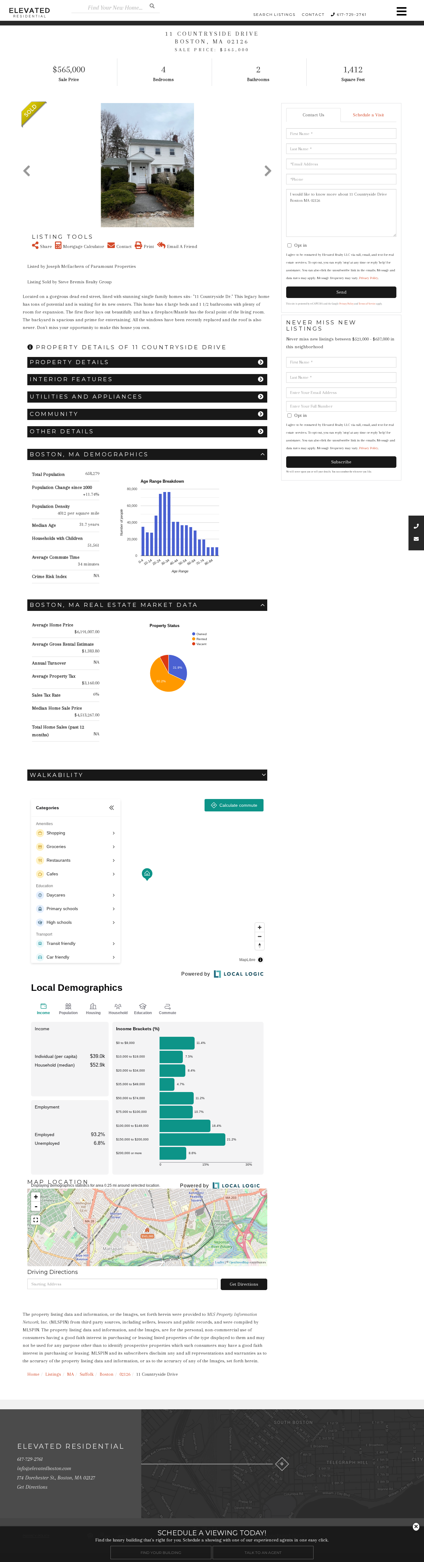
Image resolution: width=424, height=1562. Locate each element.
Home (33, 1374)
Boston (107, 1374)
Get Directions (244, 1284)
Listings (53, 1374)
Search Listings (274, 14)
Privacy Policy (368, 278)
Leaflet (219, 1262)
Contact (313, 14)
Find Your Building (161, 1552)
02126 (125, 1374)
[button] (152, 5)
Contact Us (313, 115)
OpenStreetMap (239, 1262)
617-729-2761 (352, 14)
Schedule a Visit (368, 115)
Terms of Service (367, 303)
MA (70, 1374)
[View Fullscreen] (35, 1220)
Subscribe (341, 462)
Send (341, 292)
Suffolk (87, 1374)
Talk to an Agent (263, 1552)
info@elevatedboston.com (44, 1468)
